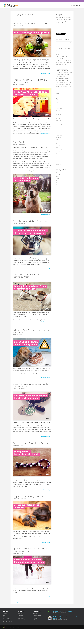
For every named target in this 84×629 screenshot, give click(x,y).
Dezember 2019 (59, 110)
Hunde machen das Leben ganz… (63, 51)
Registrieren (20, 615)
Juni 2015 (58, 141)
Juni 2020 (58, 104)
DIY (56, 172)
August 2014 (58, 156)
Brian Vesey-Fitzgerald (61, 64)
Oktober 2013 (59, 164)
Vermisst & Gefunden (7, 621)
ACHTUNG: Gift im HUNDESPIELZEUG (30, 23)
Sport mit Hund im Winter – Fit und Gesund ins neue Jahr (30, 549)
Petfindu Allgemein (60, 180)
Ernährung (58, 174)
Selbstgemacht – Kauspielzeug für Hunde (31, 443)
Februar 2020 (59, 108)
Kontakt (34, 616)
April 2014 (58, 162)
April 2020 (58, 106)
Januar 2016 (58, 126)
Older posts (16, 602)
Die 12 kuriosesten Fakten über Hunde (30, 221)
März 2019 (58, 120)
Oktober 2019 (59, 112)
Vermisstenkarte (6, 619)
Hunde (57, 176)
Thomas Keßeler (59, 86)
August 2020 (58, 102)
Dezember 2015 (59, 129)
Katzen (57, 178)
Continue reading (46, 73)
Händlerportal (36, 613)
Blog (4, 616)
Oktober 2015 (59, 133)
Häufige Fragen (21, 616)
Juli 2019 (57, 116)
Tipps (57, 184)
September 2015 (59, 135)
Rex (57, 82)
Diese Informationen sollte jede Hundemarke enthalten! (30, 385)
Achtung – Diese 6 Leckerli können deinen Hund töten (32, 331)
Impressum (35, 618)
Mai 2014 (58, 160)
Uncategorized (59, 187)
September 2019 (59, 114)
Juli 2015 (57, 139)
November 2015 (59, 131)
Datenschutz (20, 618)
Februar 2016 (59, 124)
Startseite (5, 613)
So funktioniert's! (6, 618)
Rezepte (58, 182)
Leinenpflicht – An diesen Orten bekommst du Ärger (29, 275)
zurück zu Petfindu (75, 5)
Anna (57, 92)
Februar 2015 (59, 149)
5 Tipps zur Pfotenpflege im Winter (28, 496)
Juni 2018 (58, 122)
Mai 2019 (58, 118)
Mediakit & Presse (37, 615)
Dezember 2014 (59, 153)
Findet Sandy (19, 142)
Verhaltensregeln (21, 619)
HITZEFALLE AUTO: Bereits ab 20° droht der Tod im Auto (31, 81)
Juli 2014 (57, 158)
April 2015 (58, 145)
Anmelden (20, 613)
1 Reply (22, 334)
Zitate (57, 189)
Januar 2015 (58, 151)
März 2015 (58, 147)
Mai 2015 (58, 143)
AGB (34, 619)
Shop (4, 615)
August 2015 (58, 137)
